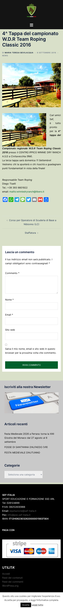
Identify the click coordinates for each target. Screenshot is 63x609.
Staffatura (30, 232)
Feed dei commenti (12, 581)
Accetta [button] (25, 605)
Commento (12, 273)
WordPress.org (10, 585)
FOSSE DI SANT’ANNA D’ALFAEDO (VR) (26, 447)
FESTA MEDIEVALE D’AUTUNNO (22, 452)
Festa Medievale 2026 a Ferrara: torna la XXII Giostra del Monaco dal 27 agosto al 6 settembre (29, 437)
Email (9, 314)
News (5, 55)
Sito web (10, 329)
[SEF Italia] (31, 11)
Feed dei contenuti (12, 577)
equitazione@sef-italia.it (23, 510)
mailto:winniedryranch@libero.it (26, 191)
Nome (9, 299)
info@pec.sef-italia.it (19, 514)
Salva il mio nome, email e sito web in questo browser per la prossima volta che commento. (30, 350)
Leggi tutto (37, 604)
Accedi (6, 573)
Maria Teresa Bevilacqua (19, 53)
